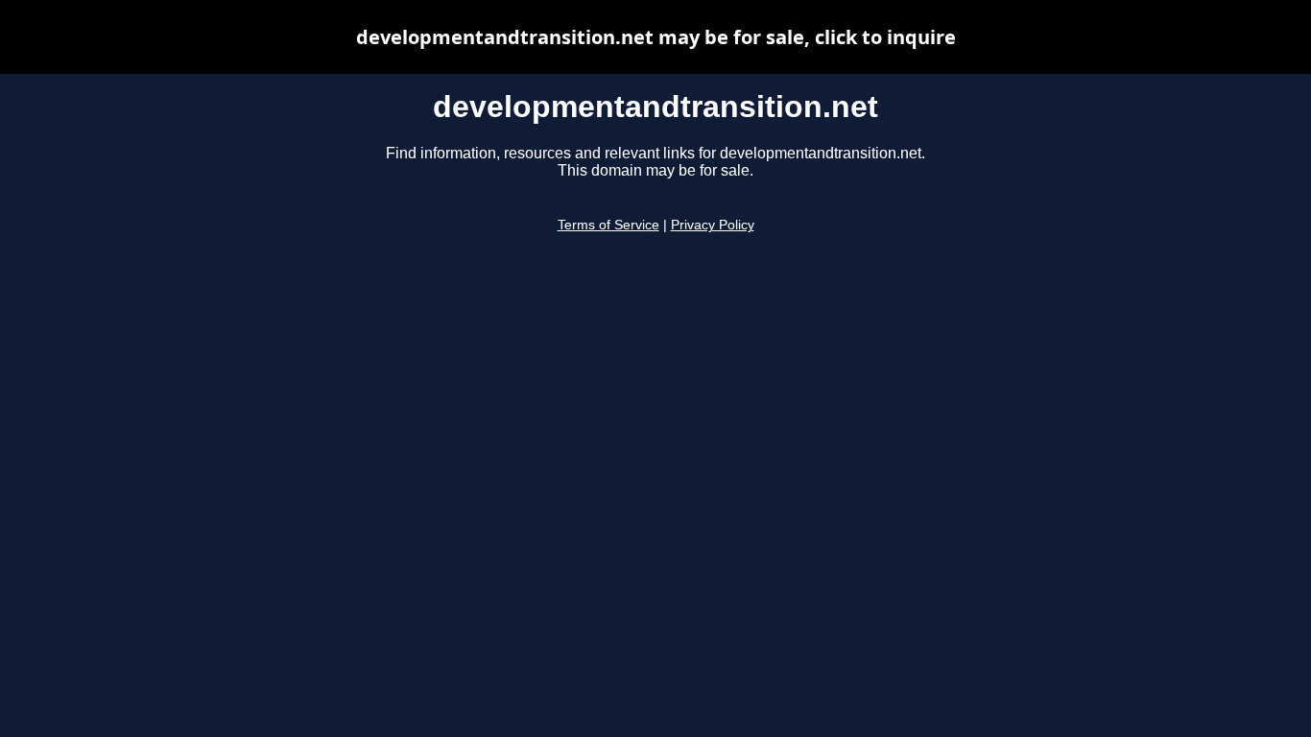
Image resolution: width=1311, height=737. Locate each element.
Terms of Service (608, 225)
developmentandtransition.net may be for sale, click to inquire (656, 37)
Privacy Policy (712, 225)
